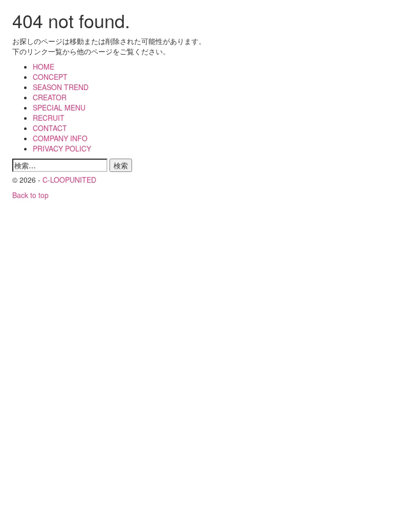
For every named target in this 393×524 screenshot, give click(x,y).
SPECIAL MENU (59, 107)
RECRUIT (48, 118)
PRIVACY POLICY (62, 148)
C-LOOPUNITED (69, 179)
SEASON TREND (61, 87)
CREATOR (50, 97)
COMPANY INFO (60, 138)
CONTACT (50, 128)
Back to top (30, 195)
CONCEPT (50, 77)
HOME (43, 66)
